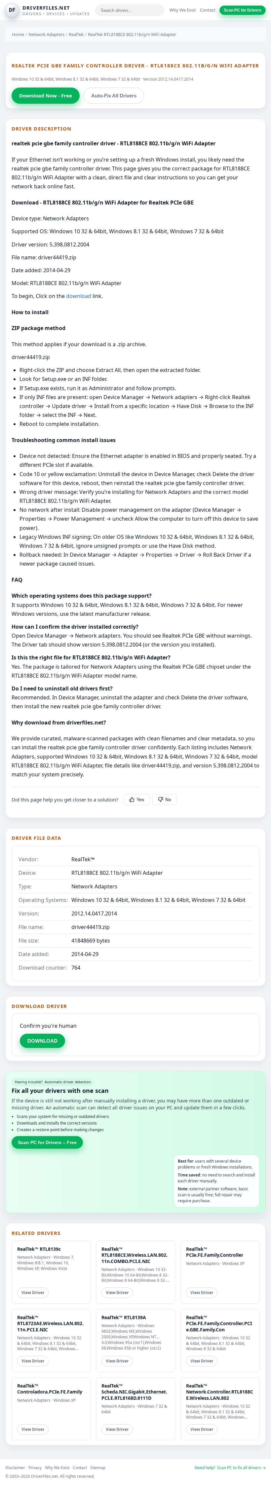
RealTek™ (83, 859)
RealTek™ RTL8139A (123, 1317)
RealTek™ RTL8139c (39, 1249)
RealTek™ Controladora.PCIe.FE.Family (49, 1389)
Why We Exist (183, 10)
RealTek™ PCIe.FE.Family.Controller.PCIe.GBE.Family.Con (219, 1323)
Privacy (35, 1467)
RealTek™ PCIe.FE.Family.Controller (214, 1252)
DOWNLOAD (42, 1041)
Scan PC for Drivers (242, 10)
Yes (140, 799)
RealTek (76, 34)
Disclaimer (15, 1467)
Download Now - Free (45, 95)
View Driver (32, 1292)
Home (18, 34)
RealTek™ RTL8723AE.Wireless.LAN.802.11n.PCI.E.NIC (50, 1323)
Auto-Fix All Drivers (113, 95)
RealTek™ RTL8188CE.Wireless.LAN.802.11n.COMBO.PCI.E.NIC (134, 1255)
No (168, 799)
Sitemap (97, 1467)
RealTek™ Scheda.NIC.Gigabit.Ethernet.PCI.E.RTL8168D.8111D (134, 1392)
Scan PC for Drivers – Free (47, 1142)
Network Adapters (46, 34)
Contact (207, 10)
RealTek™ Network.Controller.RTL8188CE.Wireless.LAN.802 (219, 1392)
